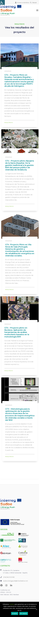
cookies (11, 604)
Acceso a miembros (23, 2)
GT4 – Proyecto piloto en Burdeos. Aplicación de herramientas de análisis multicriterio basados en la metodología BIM (16, 332)
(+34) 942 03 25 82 (8, 577)
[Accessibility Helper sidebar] (2, 2)
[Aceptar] (37, 609)
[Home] (10, 10)
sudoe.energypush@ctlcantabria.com (15, 581)
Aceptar (14, 613)
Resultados (8, 122)
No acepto (23, 613)
